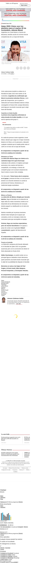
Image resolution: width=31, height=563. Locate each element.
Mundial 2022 (5, 283)
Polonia (3, 287)
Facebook (17, 68)
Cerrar (2, 535)
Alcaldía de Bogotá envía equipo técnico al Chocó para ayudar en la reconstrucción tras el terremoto (10, 454)
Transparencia (14, 469)
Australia (3, 294)
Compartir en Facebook (6, 553)
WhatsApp (28, 68)
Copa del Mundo (5, 282)
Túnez (3, 295)
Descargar (3, 561)
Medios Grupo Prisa (15, 480)
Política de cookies (25, 468)
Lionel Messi (4, 286)
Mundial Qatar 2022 (6, 23)
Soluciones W (21, 469)
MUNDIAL (11, 19)
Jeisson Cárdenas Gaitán (7, 72)
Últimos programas (13, 502)
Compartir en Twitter (5, 555)
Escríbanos (15, 471)
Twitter (21, 68)
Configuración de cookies (6, 469)
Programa (15, 3)
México (3, 288)
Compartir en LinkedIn (6, 556)
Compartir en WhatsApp (6, 558)
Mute (1, 496)
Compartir (20, 527)
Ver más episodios (5, 527)
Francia (3, 291)
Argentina (3, 284)
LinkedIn (24, 68)
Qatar (2, 280)
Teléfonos (28, 469)
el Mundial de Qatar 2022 (10, 246)
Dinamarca (4, 292)
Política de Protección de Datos (14, 468)
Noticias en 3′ (4, 502)
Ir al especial (23, 19)
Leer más (18, 303)
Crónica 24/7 (3, 521)
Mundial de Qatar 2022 (8, 93)
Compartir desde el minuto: (8, 562)
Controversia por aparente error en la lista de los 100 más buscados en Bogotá (10, 439)
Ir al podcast (14, 527)
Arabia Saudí (4, 290)
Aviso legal (5, 468)
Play (1, 499)
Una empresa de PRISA (15, 476)
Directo (20, 502)
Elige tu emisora (24, 5)
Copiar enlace (4, 559)
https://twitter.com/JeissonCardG (15, 72)
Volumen (2, 497)
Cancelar (7, 548)
